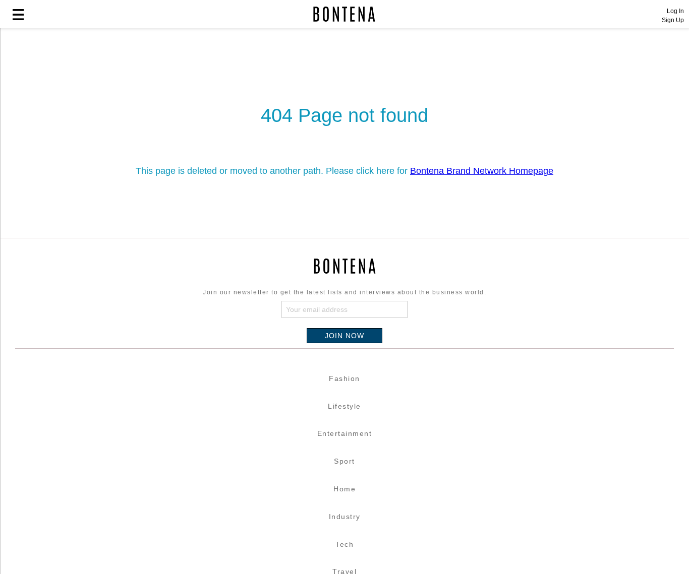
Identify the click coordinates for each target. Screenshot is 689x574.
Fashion (344, 378)
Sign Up (673, 20)
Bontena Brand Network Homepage (481, 171)
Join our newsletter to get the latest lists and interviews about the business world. (344, 292)
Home (344, 489)
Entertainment (344, 433)
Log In (675, 11)
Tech (344, 544)
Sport (344, 461)
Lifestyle (344, 406)
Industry (345, 517)
